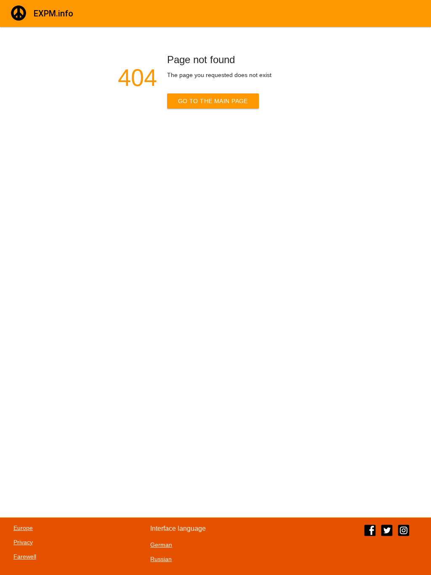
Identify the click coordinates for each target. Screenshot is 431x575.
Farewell (24, 556)
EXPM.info (53, 13)
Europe (23, 527)
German (161, 544)
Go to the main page (213, 101)
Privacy (23, 542)
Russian (161, 559)
